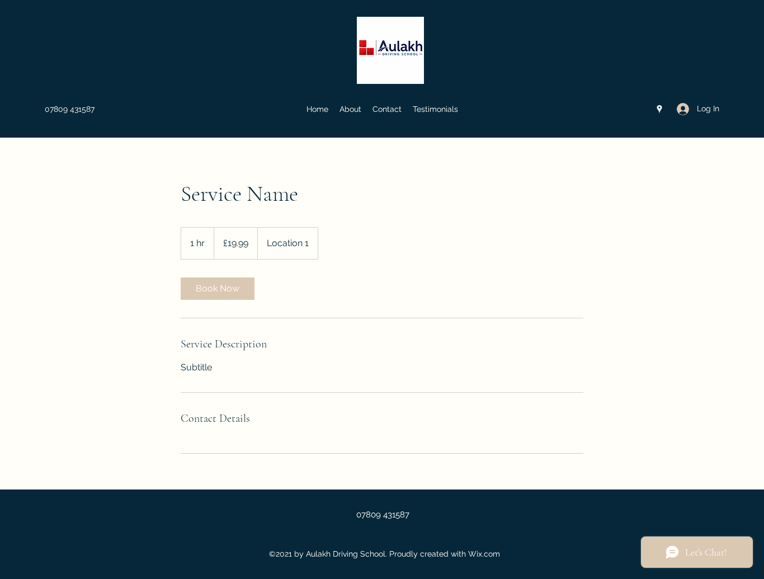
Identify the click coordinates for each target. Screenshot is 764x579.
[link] (217, 288)
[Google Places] (659, 109)
